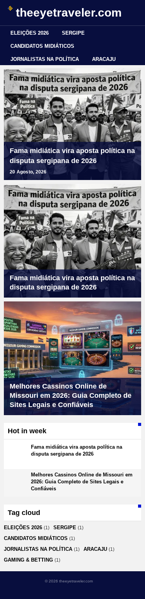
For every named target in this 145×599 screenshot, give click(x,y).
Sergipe (73, 33)
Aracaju (104, 59)
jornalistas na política (44, 59)
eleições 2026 (29, 33)
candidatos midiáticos (42, 46)
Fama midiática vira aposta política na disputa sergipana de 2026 (72, 156)
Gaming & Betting (28, 560)
